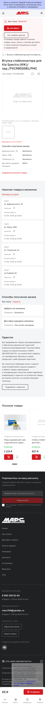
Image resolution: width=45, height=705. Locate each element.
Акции (5, 528)
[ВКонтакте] (29, 76)
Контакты (6, 557)
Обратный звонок (12, 627)
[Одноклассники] (33, 76)
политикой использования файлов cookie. (24, 683)
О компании (7, 563)
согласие (12, 505)
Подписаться (22, 500)
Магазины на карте (10, 194)
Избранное (27, 702)
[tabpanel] (15, 435)
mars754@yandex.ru (13, 610)
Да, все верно (13, 28)
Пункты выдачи (9, 546)
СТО (4, 575)
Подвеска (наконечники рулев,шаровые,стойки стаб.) (13, 436)
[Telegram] (25, 76)
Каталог (5, 702)
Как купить (7, 534)
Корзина (40, 702)
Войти (16, 702)
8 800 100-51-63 (11, 595)
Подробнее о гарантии (15, 387)
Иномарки (6, 551)
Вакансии (6, 569)
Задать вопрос (10, 634)
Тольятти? (22, 21)
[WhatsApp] (37, 76)
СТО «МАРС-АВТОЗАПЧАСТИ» (19, 661)
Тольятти (16, 301)
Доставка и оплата (10, 540)
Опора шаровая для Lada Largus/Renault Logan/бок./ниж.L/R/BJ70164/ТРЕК (15, 441)
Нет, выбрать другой (16, 35)
